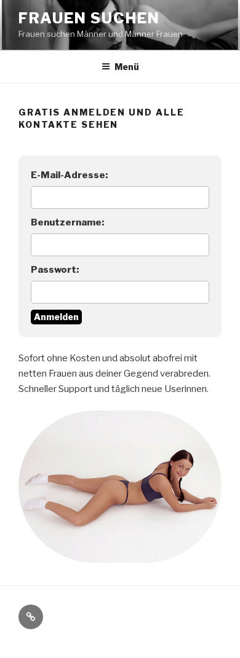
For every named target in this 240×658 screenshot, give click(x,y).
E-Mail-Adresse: (69, 175)
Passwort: (55, 269)
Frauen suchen (89, 18)
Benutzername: (67, 222)
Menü (126, 66)
